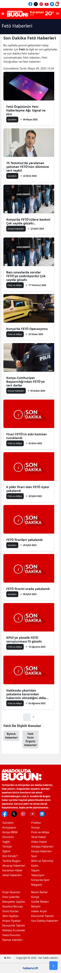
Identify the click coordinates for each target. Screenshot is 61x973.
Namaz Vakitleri (12, 940)
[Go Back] (53, 965)
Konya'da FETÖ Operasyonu (27, 329)
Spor (34, 856)
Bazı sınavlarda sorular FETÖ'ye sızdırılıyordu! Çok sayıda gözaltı (26, 276)
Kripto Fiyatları (11, 921)
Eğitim (6, 851)
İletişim (35, 906)
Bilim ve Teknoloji (42, 861)
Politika (36, 823)
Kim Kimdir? (10, 856)
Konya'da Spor (40, 880)
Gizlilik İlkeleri (40, 902)
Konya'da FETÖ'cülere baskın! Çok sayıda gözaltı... (28, 221)
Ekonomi (8, 837)
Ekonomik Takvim (13, 925)
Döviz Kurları (10, 911)
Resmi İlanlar (39, 892)
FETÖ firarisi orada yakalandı (28, 589)
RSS (8, 957)
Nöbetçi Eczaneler (13, 930)
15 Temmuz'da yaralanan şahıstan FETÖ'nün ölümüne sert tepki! (27, 166)
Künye (35, 897)
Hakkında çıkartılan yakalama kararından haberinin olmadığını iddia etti (26, 694)
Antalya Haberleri (42, 846)
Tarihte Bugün (11, 861)
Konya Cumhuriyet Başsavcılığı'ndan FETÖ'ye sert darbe (25, 381)
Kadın (34, 865)
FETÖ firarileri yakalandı (24, 540)
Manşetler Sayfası (13, 902)
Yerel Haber (38, 837)
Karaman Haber (12, 870)
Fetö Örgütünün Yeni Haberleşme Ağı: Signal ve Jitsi (26, 110)
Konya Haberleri (41, 851)
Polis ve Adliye (40, 832)
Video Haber (39, 842)
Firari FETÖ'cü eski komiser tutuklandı (26, 436)
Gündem (8, 823)
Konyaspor (9, 827)
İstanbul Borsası (12, 906)
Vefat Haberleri (12, 875)
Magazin (36, 885)
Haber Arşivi (39, 911)
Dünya (35, 827)
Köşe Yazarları (11, 892)
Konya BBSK (10, 832)
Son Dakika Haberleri (44, 921)
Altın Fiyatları (10, 916)
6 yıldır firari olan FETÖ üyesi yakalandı (27, 489)
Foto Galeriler (11, 897)
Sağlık (6, 842)
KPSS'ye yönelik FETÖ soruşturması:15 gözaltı (24, 639)
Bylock (11, 735)
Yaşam (35, 870)
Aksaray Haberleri (13, 865)
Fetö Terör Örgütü (30, 739)
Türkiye (7, 846)
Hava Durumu (11, 935)
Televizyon (37, 875)
